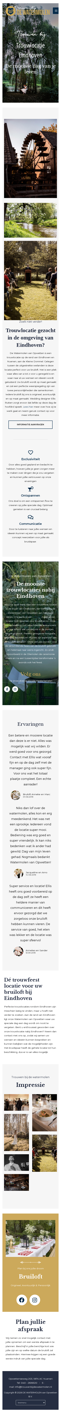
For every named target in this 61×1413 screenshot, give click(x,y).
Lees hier (28, 406)
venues (37, 617)
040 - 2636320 (29, 1382)
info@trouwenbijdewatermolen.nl (33, 1387)
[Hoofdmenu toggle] (56, 10)
